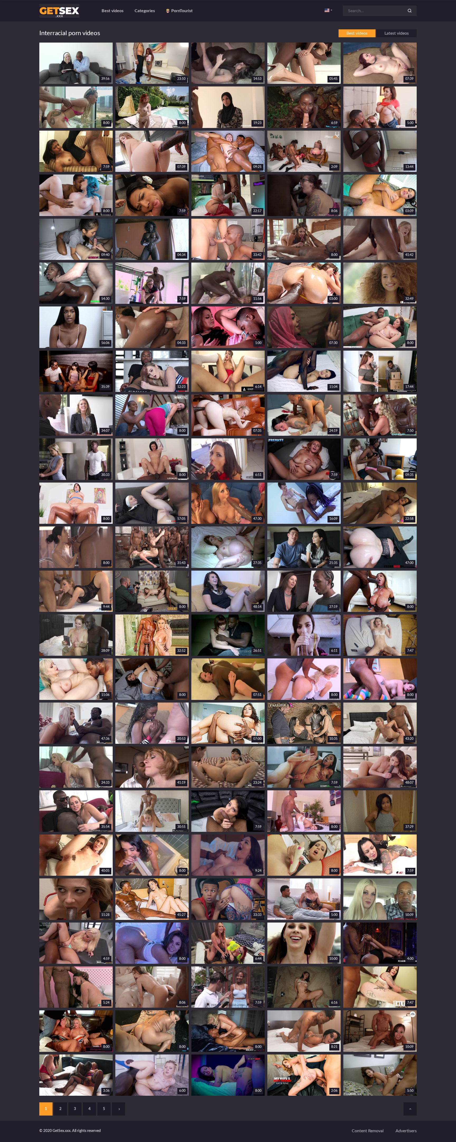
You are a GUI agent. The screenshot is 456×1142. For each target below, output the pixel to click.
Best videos (113, 11)
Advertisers (406, 1131)
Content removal (368, 1131)
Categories (145, 11)
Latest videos (396, 33)
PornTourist (182, 11)
